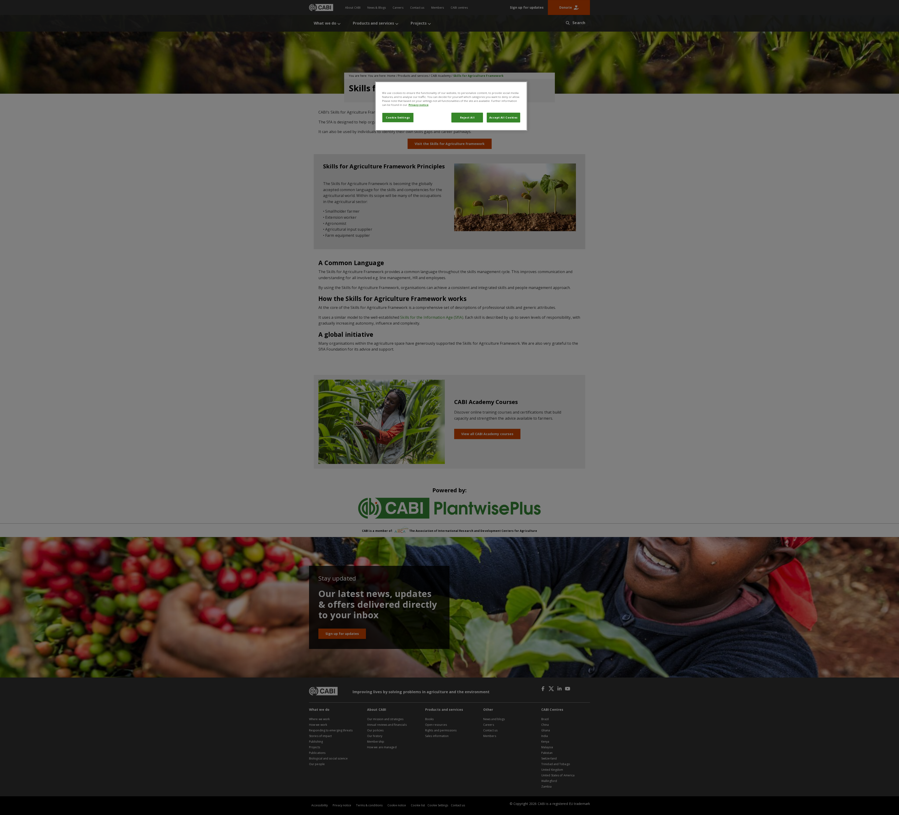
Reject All (467, 117)
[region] (451, 106)
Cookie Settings (398, 117)
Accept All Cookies (503, 117)
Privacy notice (418, 105)
